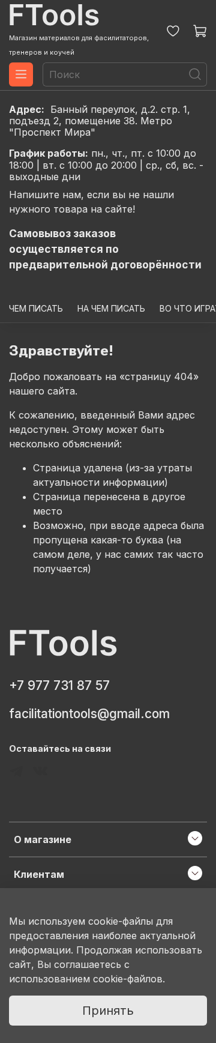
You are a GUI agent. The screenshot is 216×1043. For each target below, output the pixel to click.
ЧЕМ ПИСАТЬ (36, 308)
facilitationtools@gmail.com (89, 713)
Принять (108, 1010)
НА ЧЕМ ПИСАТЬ (111, 308)
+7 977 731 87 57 (59, 685)
